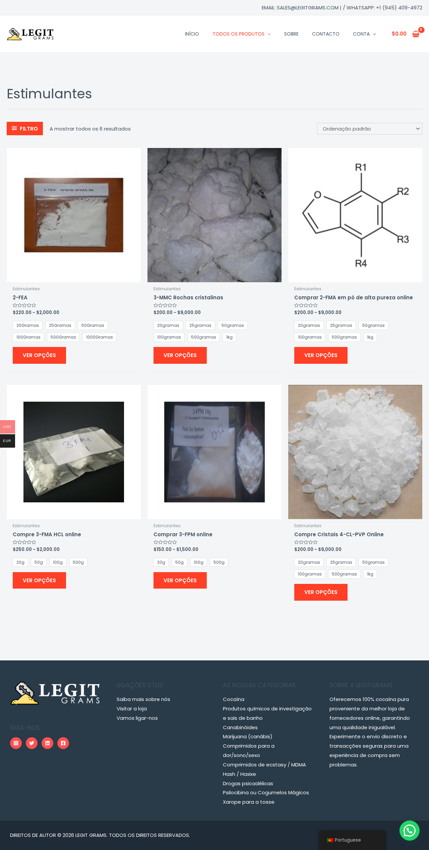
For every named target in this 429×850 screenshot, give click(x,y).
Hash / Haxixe (239, 774)
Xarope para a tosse (248, 801)
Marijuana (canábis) (247, 736)
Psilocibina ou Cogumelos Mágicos (266, 792)
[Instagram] (16, 743)
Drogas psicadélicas (248, 783)
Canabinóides (240, 727)
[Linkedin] (47, 743)
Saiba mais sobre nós (143, 699)
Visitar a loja (132, 708)
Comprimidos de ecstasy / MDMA (264, 764)
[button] (410, 830)
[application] (267, 34)
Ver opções (39, 355)
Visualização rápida (74, 276)
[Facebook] (63, 743)
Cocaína (233, 699)
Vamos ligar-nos (137, 717)
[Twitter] (32, 743)
